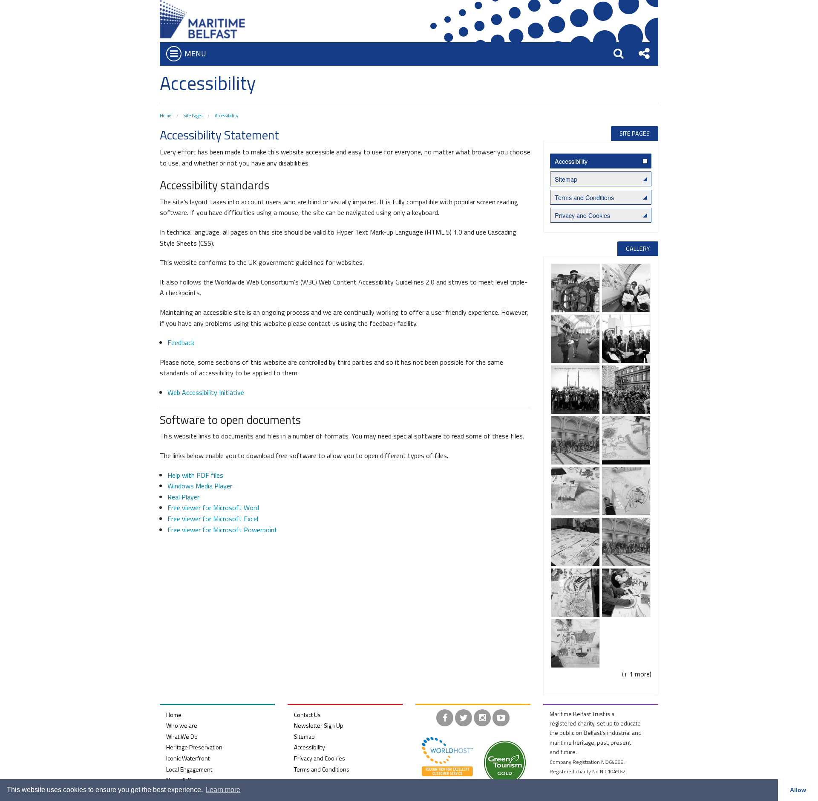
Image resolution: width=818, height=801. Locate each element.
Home (165, 115)
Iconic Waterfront (188, 758)
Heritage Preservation (194, 747)
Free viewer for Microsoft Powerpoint (222, 530)
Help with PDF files (195, 475)
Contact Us (307, 714)
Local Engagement (189, 769)
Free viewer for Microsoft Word (213, 507)
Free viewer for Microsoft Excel (212, 519)
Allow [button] (798, 789)
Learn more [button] (223, 789)
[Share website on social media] (644, 53)
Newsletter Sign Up (318, 725)
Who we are (181, 725)
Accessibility (226, 115)
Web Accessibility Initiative (205, 392)
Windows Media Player (199, 486)
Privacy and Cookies (582, 215)
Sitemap (566, 178)
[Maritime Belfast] (202, 18)
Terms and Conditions (584, 197)
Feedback (180, 342)
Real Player (183, 497)
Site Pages (193, 115)
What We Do (182, 736)
